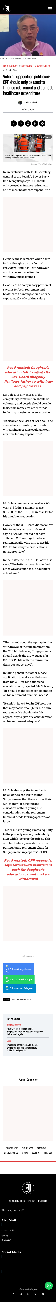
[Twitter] (21, 123)
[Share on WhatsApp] (49, 1286)
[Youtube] (43, 1294)
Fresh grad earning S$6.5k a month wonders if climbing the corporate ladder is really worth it (22, 1048)
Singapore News (43, 66)
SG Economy (26, 66)
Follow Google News (20, 969)
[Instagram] (21, 1294)
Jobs (9, 1041)
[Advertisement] (28, 224)
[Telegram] (42, 123)
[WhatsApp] (28, 123)
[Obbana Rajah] (21, 103)
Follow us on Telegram (21, 988)
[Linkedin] (35, 123)
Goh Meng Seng (24, 1000)
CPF (13, 1000)
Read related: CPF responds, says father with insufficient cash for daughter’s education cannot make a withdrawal (28, 869)
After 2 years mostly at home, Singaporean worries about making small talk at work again (25, 1031)
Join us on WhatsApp (21, 979)
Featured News (10, 66)
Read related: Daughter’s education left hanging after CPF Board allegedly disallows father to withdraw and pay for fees (28, 377)
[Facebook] (14, 123)
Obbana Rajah (31, 102)
